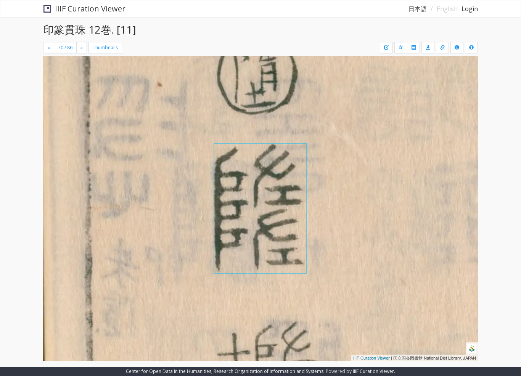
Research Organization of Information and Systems (268, 371)
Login (470, 9)
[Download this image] (427, 47)
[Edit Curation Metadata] (386, 47)
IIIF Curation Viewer (90, 8)
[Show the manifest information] (456, 47)
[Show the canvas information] (442, 47)
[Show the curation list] (413, 47)
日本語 (417, 9)
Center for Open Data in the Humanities (168, 371)
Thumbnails (105, 47)
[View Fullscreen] (52, 88)
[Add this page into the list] (400, 47)
